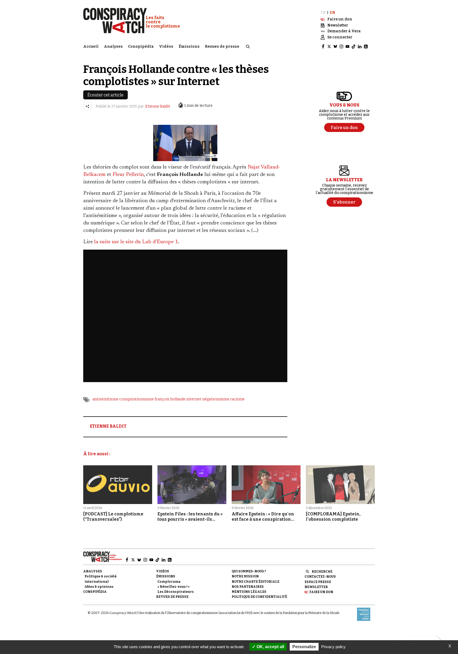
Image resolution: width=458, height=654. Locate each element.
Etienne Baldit (157, 106)
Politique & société (101, 576)
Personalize (304, 646)
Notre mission (245, 576)
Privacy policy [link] (333, 646)
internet (193, 399)
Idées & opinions (99, 587)
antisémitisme (105, 399)
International (97, 582)
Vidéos (166, 46)
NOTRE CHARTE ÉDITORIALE (255, 582)
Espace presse (318, 582)
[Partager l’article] (87, 106)
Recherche (322, 571)
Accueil (91, 46)
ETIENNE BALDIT (108, 426)
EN (332, 12)
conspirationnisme (136, 399)
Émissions (189, 46)
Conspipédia (141, 46)
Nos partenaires (248, 587)
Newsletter (316, 587)
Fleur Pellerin (128, 174)
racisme (237, 399)
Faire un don (321, 592)
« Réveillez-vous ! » (173, 587)
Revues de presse (222, 46)
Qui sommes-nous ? (249, 571)
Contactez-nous (320, 576)
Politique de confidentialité (259, 597)
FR (323, 12)
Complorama (168, 582)
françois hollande (170, 399)
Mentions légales (249, 592)
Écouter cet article (105, 95)
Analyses (113, 46)
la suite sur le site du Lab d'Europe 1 (136, 242)
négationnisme (215, 399)
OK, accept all (270, 646)
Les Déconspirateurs (175, 592)
